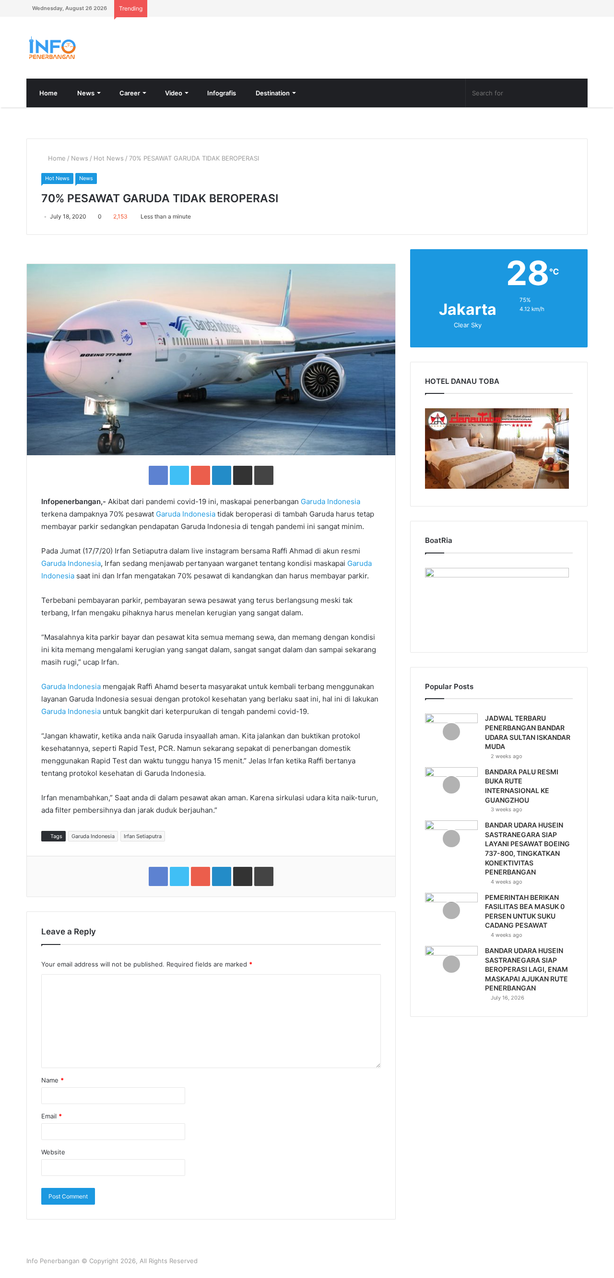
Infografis (221, 93)
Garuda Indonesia (330, 501)
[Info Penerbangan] (98, 47)
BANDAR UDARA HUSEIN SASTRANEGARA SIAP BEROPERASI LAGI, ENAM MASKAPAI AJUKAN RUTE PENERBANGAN (526, 969)
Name (52, 1080)
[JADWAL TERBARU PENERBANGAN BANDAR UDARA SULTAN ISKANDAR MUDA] (451, 731)
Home (48, 93)
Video (173, 93)
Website (53, 1152)
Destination (272, 93)
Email (51, 1116)
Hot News (109, 158)
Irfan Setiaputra (143, 836)
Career (129, 93)
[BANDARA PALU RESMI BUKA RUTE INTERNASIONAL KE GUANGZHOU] (451, 785)
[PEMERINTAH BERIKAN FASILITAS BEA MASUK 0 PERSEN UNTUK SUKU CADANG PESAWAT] (451, 911)
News (85, 93)
